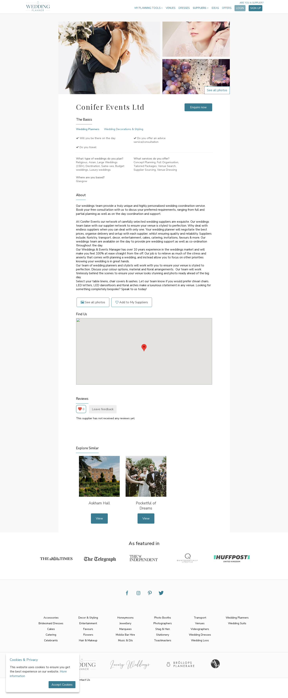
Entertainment (88, 623)
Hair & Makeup (88, 640)
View (99, 518)
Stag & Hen (162, 629)
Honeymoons (125, 618)
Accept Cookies (62, 685)
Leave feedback (103, 409)
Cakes (51, 629)
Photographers (162, 623)
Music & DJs (125, 640)
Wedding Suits (237, 623)
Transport (200, 618)
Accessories (51, 618)
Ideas (215, 8)
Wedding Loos (200, 640)
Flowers (88, 635)
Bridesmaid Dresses (51, 623)
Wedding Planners (87, 129)
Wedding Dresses (200, 635)
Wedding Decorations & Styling (123, 129)
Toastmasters (162, 640)
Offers (226, 8)
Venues (170, 8)
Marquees (125, 629)
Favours (88, 629)
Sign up (255, 8)
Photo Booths (162, 618)
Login (240, 8)
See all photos (94, 302)
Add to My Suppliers (133, 302)
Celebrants (51, 640)
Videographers (200, 629)
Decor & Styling (88, 618)
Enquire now (198, 107)
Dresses (184, 8)
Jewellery (125, 623)
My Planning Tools (148, 8)
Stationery (162, 635)
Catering (51, 635)
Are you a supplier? (252, 2)
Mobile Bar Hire (125, 635)
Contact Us (83, 680)
